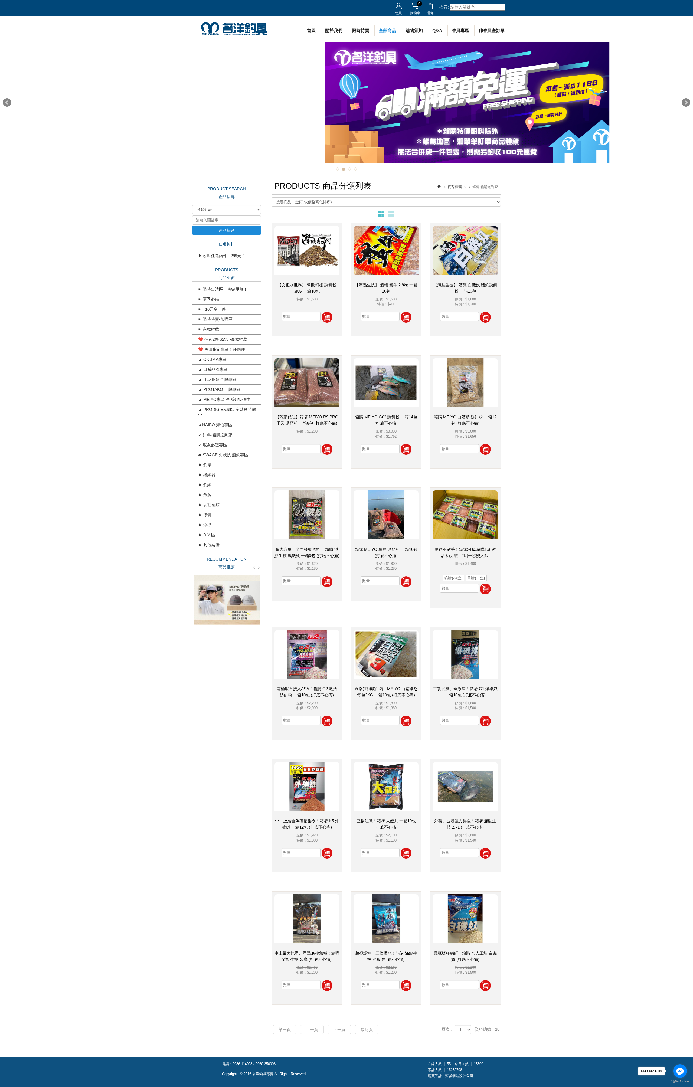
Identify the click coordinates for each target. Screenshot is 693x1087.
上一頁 (312, 1029)
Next (686, 102)
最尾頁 (367, 1029)
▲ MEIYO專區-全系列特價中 (224, 399)
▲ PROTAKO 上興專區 (219, 389)
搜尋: (444, 7)
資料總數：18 (487, 1029)
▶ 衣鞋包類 (209, 505)
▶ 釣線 (204, 485)
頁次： (448, 1029)
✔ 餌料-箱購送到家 (215, 435)
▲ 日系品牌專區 (213, 369)
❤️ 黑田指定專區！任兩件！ (223, 349)
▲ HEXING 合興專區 (217, 379)
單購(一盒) (476, 578)
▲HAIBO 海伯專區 (215, 425)
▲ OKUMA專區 (212, 359)
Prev (7, 102)
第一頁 (285, 1029)
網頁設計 (435, 1076)
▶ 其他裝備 (209, 545)
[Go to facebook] (680, 1071)
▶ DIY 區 (206, 535)
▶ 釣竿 (204, 465)
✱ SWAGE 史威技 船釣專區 (223, 455)
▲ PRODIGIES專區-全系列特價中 (227, 412)
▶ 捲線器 (206, 475)
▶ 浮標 (204, 525)
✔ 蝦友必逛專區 (212, 445)
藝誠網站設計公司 (459, 1076)
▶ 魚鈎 (204, 495)
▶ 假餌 (204, 515)
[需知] (430, 7)
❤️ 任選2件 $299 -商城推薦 (222, 339)
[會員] (399, 7)
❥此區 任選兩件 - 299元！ (221, 255)
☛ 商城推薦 (208, 329)
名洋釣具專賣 (234, 29)
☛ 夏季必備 (208, 299)
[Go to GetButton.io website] (680, 1081)
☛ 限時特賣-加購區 (215, 319)
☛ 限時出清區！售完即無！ (222, 289)
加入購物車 (327, 317)
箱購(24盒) (453, 578)
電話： (227, 1064)
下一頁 (339, 1029)
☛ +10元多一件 (212, 309)
